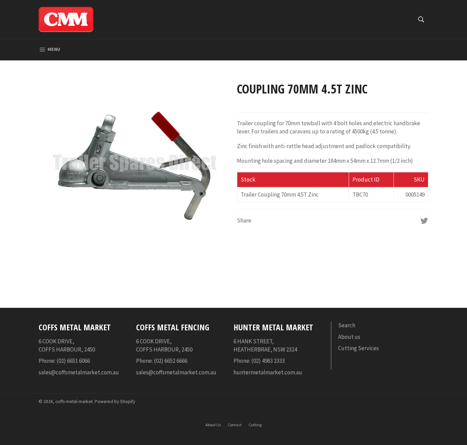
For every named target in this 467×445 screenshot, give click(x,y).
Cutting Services (358, 348)
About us (349, 337)
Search (346, 325)
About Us (213, 424)
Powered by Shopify (115, 401)
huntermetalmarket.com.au (268, 372)
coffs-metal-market (74, 401)
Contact (235, 424)
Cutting (255, 424)
